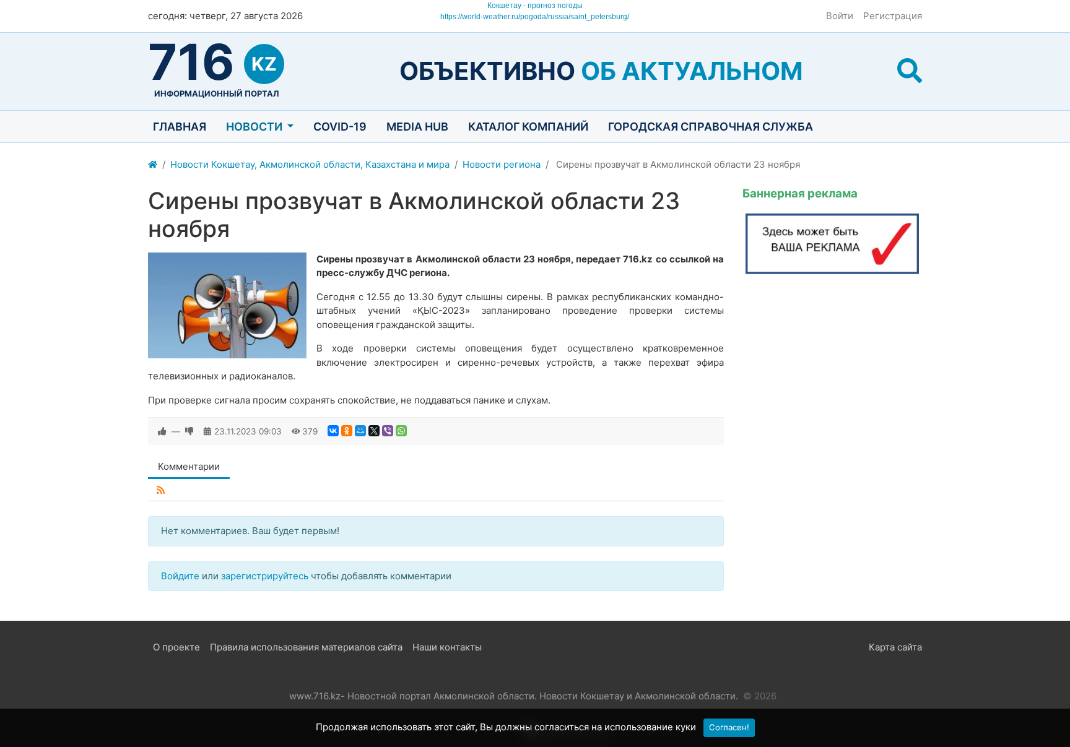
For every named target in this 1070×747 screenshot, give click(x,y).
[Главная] (152, 165)
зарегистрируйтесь (264, 576)
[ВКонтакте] (333, 430)
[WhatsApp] (401, 430)
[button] (909, 71)
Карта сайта (895, 647)
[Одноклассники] (346, 430)
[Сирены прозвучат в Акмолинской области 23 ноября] (227, 305)
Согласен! (729, 727)
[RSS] (160, 490)
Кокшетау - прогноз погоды (535, 5)
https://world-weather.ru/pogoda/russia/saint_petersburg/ (534, 16)
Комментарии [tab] (189, 466)
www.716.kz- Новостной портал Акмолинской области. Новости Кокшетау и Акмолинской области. (513, 696)
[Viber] (387, 430)
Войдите (180, 576)
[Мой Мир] (360, 430)
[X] (374, 430)
